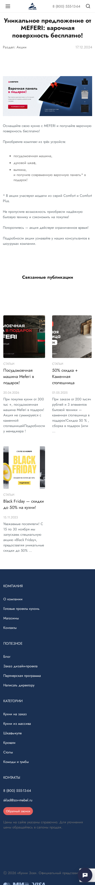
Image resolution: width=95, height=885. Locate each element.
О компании (13, 599)
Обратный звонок (18, 811)
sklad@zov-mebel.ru (17, 800)
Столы (8, 752)
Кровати (9, 742)
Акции (22, 47)
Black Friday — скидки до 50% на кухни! (23, 504)
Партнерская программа (22, 675)
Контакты (10, 627)
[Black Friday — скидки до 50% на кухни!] (24, 467)
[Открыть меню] (7, 6)
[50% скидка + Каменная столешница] (72, 336)
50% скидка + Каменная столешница (65, 376)
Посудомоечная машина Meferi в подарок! (18, 376)
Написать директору (18, 685)
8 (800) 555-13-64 (66, 6)
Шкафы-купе (12, 733)
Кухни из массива (17, 723)
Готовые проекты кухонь (21, 608)
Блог (6, 656)
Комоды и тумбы (16, 761)
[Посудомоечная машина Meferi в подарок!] (24, 336)
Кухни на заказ (15, 714)
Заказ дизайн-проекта (20, 666)
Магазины (11, 618)
